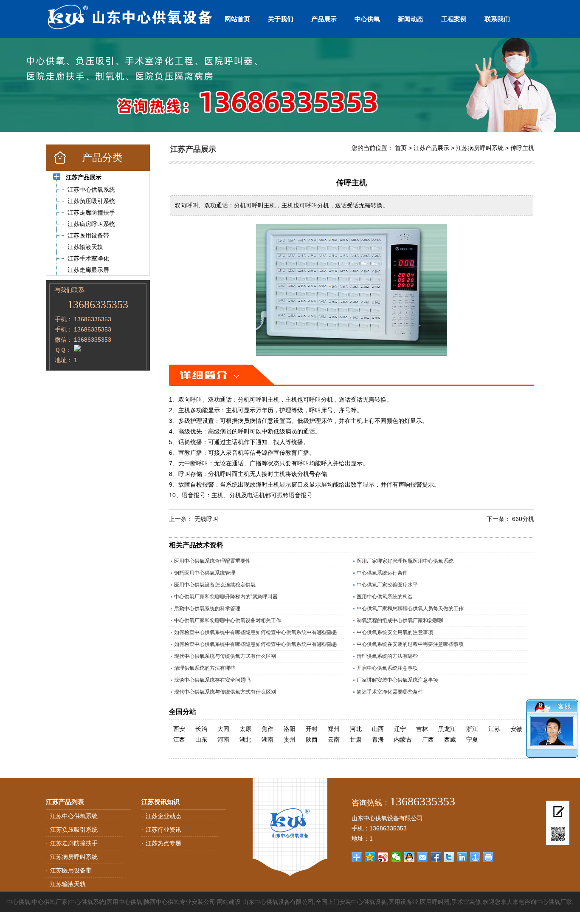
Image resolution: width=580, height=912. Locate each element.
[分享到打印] (488, 857)
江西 (179, 739)
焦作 (267, 728)
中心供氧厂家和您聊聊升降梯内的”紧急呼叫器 (226, 597)
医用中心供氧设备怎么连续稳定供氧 (215, 585)
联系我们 (497, 19)
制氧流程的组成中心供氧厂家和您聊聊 (400, 620)
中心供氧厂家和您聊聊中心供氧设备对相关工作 (227, 620)
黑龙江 (447, 728)
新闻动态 (410, 19)
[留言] (557, 812)
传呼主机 (522, 147)
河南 (223, 739)
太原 (245, 728)
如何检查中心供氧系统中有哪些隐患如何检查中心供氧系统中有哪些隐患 (255, 632)
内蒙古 (403, 739)
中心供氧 (367, 19)
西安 (179, 728)
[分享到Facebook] (436, 857)
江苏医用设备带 (71, 870)
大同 (223, 728)
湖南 (267, 739)
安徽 (516, 728)
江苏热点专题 (163, 843)
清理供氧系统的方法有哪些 (387, 656)
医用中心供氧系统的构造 (385, 597)
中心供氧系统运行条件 (382, 573)
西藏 (450, 739)
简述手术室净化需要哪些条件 (390, 692)
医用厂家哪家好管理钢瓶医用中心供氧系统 (405, 561)
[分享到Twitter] (449, 857)
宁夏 (472, 739)
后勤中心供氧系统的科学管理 (207, 609)
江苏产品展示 (431, 147)
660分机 (523, 518)
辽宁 (400, 728)
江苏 (494, 728)
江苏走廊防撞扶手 (74, 843)
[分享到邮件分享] (422, 857)
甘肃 (356, 739)
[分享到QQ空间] (370, 857)
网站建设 (229, 901)
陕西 (312, 739)
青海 (378, 739)
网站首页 (237, 19)
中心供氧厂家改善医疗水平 (387, 585)
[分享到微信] (396, 857)
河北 (356, 728)
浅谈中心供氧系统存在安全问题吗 (212, 680)
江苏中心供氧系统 (74, 816)
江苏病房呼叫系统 (480, 147)
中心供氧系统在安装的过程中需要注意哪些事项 (410, 644)
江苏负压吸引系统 (74, 829)
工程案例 (454, 19)
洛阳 (290, 728)
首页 (401, 147)
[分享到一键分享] (475, 857)
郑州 (334, 728)
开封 (312, 728)
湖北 (245, 739)
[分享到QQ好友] (409, 857)
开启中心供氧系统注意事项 (387, 668)
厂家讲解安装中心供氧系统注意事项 (397, 680)
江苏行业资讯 (163, 829)
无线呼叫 (206, 518)
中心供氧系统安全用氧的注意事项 (395, 632)
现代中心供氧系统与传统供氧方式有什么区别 (225, 656)
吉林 (422, 728)
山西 (378, 728)
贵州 (290, 739)
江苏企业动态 (163, 816)
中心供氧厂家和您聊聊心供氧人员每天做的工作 (410, 609)
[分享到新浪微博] (383, 857)
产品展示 (324, 19)
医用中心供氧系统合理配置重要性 (212, 561)
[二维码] (557, 834)
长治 (201, 728)
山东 (201, 739)
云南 (334, 739)
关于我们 (280, 19)
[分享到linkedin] (462, 857)
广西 (428, 739)
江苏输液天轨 (68, 884)
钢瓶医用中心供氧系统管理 (204, 573)
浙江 (472, 728)
